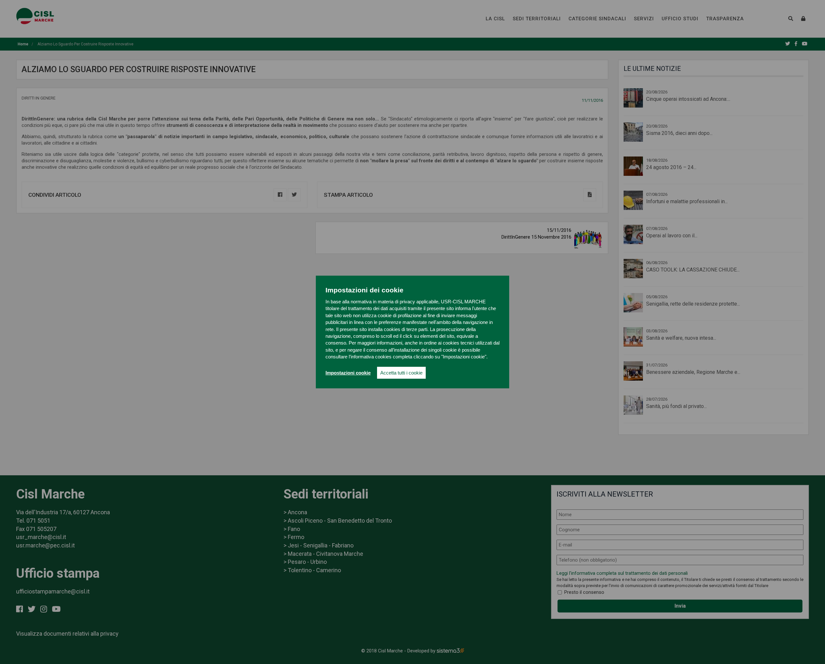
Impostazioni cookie (348, 372)
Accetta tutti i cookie (401, 372)
